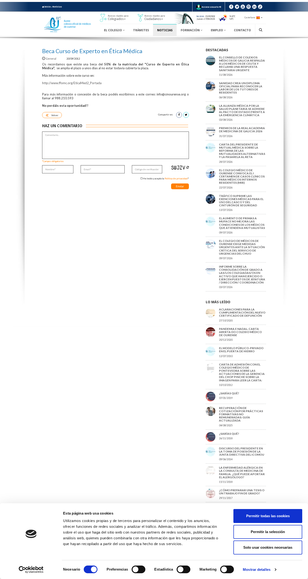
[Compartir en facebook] (179, 115)
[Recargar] (187, 167)
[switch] (138, 569)
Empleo (217, 30)
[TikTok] (260, 7)
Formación (190, 30)
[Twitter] (237, 7)
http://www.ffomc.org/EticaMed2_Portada (72, 83)
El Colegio (113, 30)
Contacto (242, 30)
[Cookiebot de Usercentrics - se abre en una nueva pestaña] (31, 569)
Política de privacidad (176, 178)
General (51, 58)
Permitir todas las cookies (268, 516)
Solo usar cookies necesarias (267, 547)
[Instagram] (248, 7)
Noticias (57, 7)
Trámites (141, 30)
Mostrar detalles (256, 569)
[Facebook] (231, 7)
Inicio (47, 7)
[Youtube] (243, 7)
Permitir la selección (268, 532)
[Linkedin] (254, 7)
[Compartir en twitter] (186, 115)
